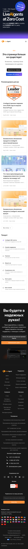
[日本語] (16, 519)
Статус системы (20, 381)
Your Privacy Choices (15, 539)
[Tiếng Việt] (2, 524)
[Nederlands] (25, 519)
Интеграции (7, 385)
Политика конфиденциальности (11, 535)
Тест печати (21, 408)
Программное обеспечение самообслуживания (14, 431)
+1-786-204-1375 (14, 463)
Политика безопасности (14, 533)
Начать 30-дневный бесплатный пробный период (14, 337)
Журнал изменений (21, 384)
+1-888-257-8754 (14, 460)
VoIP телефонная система (14, 428)
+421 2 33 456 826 (14, 457)
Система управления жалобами (14, 439)
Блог (21, 396)
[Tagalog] (25, 522)
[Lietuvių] (19, 519)
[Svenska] (22, 522)
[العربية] (2, 517)
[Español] (22, 517)
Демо (7, 375)
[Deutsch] (13, 517)
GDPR (23, 535)
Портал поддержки (21, 374)
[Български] (5, 517)
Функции (7, 382)
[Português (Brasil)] (8, 522)
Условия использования (14, 530)
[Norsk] (2, 522)
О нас (7, 396)
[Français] (5, 519)
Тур (7, 388)
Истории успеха (7, 404)
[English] (19, 517)
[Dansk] (11, 517)
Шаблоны (20, 405)
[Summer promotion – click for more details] (14, 19)
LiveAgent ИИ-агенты (13, 74)
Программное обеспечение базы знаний (14, 420)
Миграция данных (21, 378)
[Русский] (13, 522)
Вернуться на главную (14, 70)
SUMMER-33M (13, 23)
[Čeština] (8, 517)
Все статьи (6, 228)
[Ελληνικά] (16, 517)
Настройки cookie (18, 537)
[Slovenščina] (19, 522)
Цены (7, 378)
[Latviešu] (22, 519)
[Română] (11, 522)
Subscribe (14, 502)
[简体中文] (5, 524)
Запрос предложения (21, 387)
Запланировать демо (14, 342)
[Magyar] (11, 519)
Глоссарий (21, 399)
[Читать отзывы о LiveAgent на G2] (14, 486)
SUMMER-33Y (9, 25)
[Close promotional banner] (26, 2)
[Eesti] (25, 517)
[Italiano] (13, 519)
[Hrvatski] (8, 519)
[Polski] (5, 522)
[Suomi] (2, 519)
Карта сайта (8, 537)
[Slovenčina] (16, 522)
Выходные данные (7, 412)
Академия (21, 402)
